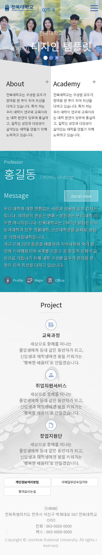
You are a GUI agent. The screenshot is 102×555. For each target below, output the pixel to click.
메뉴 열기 (94, 8)
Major (39, 280)
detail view (81, 196)
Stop (57, 58)
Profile (18, 280)
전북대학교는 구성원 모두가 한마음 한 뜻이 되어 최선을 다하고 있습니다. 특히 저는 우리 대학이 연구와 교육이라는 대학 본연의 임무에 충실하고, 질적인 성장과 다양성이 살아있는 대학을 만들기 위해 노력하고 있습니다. (27, 109)
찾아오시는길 (27, 491)
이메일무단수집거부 (75, 482)
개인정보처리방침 (27, 482)
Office (59, 280)
